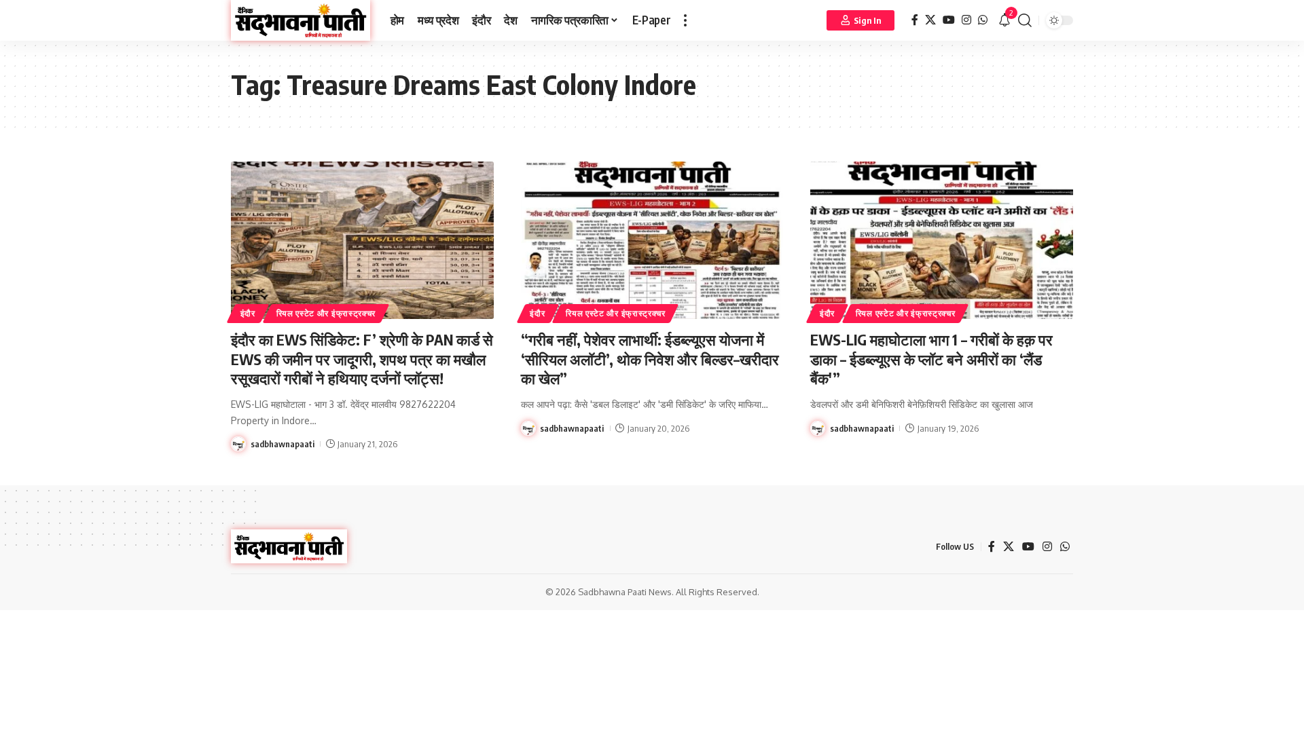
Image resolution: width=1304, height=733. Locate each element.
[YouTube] (948, 20)
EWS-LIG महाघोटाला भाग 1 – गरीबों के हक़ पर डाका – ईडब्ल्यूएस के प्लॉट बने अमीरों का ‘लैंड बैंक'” (931, 359)
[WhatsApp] (983, 20)
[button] (685, 20)
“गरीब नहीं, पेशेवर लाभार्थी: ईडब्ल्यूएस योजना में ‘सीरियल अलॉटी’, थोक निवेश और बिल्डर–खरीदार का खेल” (650, 359)
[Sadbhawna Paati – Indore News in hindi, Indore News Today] (289, 546)
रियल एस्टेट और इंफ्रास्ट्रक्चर (326, 313)
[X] (930, 20)
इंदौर (247, 313)
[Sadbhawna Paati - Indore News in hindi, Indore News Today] (300, 20)
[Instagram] (966, 20)
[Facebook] (915, 20)
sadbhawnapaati (282, 443)
